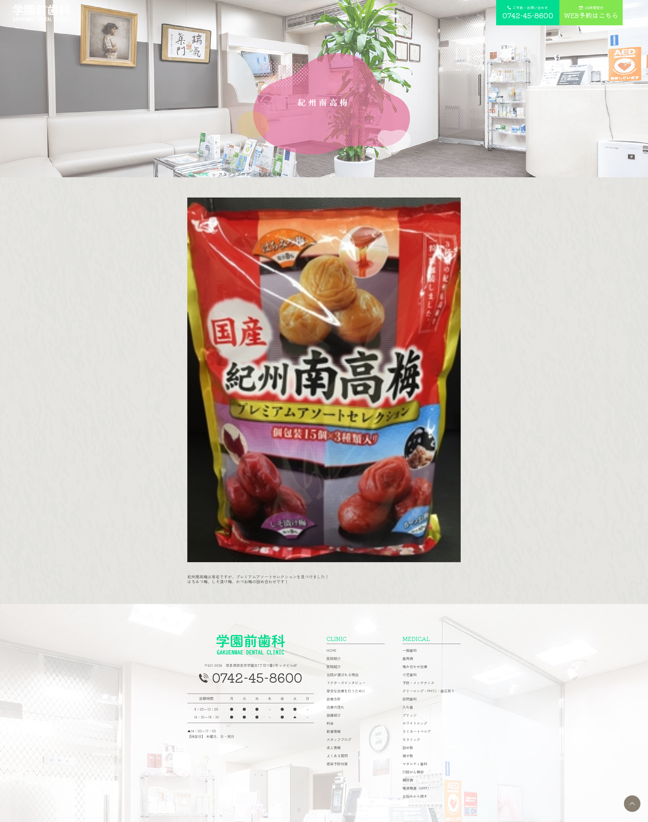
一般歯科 (409, 650)
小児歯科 (409, 674)
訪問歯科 (409, 699)
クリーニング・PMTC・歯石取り (428, 691)
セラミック (411, 739)
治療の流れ (335, 707)
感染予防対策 (337, 764)
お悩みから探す (414, 796)
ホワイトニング (414, 723)
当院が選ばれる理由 (342, 674)
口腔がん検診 (413, 772)
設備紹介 (334, 715)
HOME (331, 650)
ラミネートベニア (416, 731)
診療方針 (334, 699)
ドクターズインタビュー (346, 682)
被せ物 (407, 755)
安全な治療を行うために (346, 691)
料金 (330, 723)
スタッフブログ (339, 739)
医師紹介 (334, 658)
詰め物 (407, 747)
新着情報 (334, 731)
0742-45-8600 (257, 677)
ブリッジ (409, 715)
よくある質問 (337, 755)
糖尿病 (407, 780)
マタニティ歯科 (414, 764)
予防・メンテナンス (418, 682)
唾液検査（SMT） (416, 788)
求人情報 (334, 747)
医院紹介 (334, 666)
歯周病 (407, 658)
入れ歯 (407, 707)
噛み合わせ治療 (414, 666)
